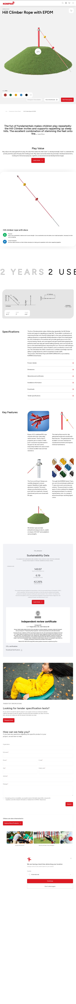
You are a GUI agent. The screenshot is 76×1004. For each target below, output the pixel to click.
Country (29, 871)
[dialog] (38, 502)
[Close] (71, 858)
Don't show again (50, 886)
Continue (50, 881)
